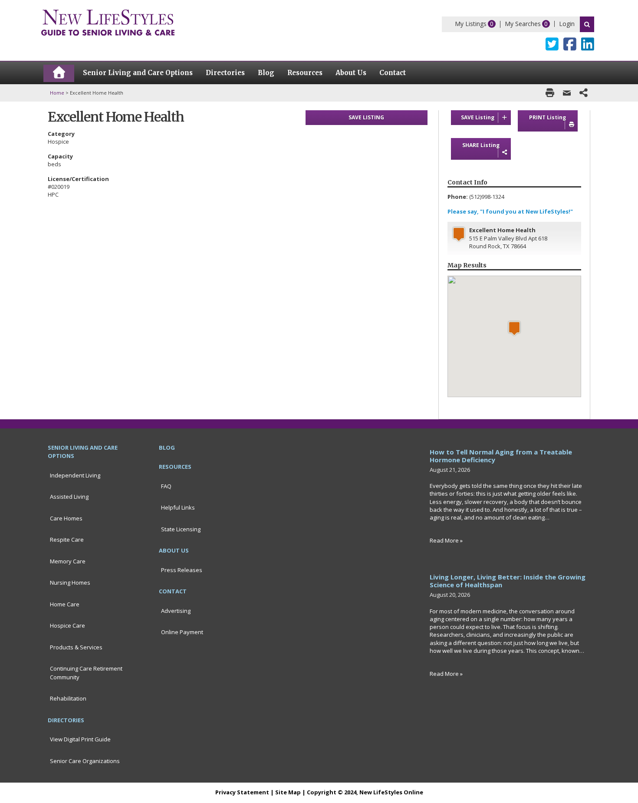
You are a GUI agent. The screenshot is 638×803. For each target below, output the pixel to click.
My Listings (471, 24)
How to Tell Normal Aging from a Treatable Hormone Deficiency (501, 456)
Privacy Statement (242, 792)
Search (587, 24)
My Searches (523, 24)
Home (57, 92)
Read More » (446, 540)
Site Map (288, 792)
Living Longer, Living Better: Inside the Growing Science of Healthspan (507, 581)
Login (567, 24)
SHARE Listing (481, 145)
